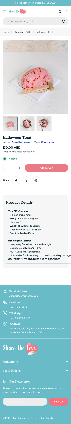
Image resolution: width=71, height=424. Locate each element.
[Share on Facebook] (16, 180)
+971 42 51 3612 (18, 306)
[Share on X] (26, 180)
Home (6, 32)
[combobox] (35, 21)
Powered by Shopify (42, 418)
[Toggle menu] (5, 12)
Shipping (7, 151)
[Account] (60, 12)
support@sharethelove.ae (23, 295)
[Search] (64, 21)
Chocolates (47, 142)
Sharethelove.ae (21, 142)
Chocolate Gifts (22, 32)
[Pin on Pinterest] (36, 180)
